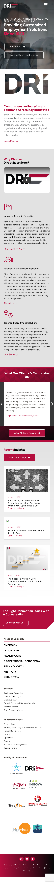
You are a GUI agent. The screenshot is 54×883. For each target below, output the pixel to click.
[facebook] (33, 859)
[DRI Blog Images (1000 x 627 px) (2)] (27, 548)
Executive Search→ (12, 700)
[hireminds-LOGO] (21, 823)
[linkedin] (21, 859)
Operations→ (9, 737)
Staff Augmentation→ (13, 710)
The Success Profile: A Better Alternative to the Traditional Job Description (25, 581)
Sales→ (7, 741)
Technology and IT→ (12, 748)
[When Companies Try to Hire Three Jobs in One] (7, 520)
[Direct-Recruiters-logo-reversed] (11, 5)
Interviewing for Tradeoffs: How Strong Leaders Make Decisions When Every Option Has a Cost (24, 503)
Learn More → (11, 140)
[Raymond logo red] (37, 795)
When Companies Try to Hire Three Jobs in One (26, 532)
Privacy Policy (38, 868)
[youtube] (27, 859)
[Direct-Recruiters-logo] (11, 2)
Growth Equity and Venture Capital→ (19, 703)
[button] (2, 404)
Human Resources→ (12, 731)
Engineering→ (10, 724)
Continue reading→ (16, 508)
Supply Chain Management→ (16, 744)
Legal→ (7, 734)
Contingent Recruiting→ (14, 693)
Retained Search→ (12, 706)
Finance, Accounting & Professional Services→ (24, 727)
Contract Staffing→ (12, 696)
